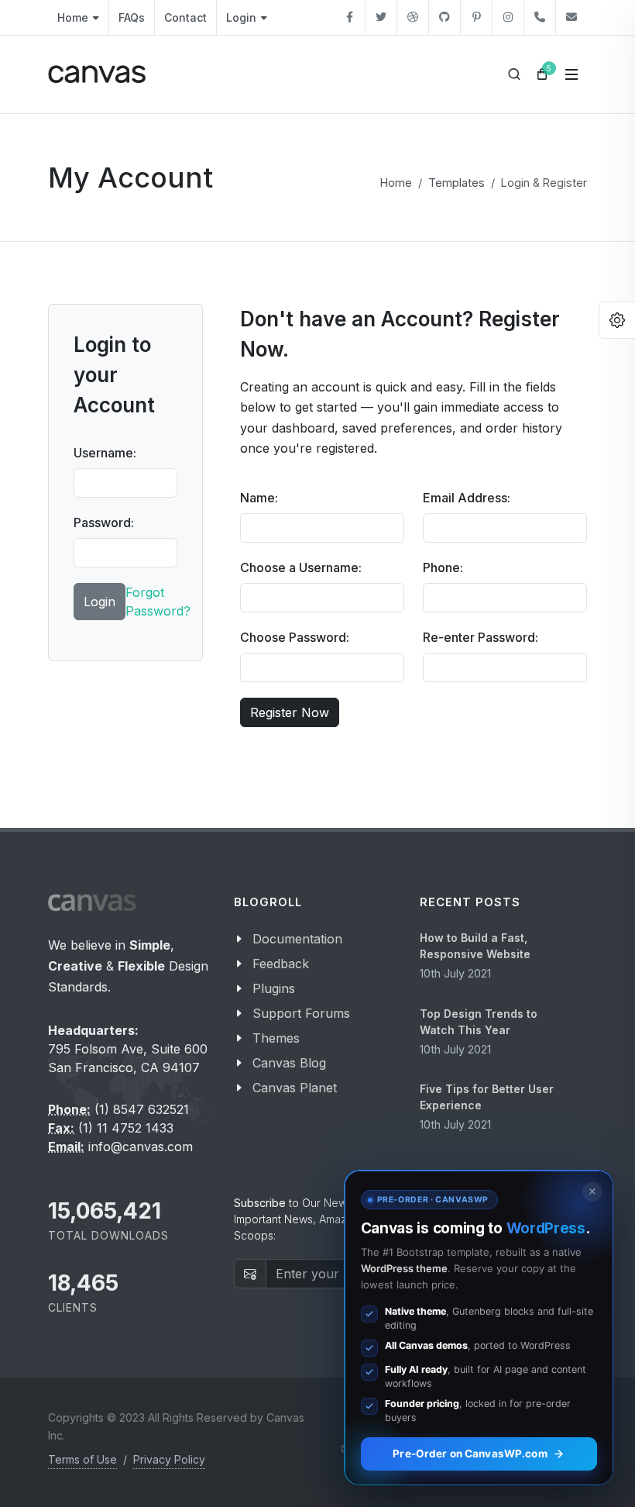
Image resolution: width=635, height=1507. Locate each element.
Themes (276, 1038)
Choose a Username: (301, 567)
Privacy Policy (169, 1459)
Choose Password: (294, 637)
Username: (105, 452)
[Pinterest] (476, 17)
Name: (259, 497)
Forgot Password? (157, 602)
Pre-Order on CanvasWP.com (470, 1453)
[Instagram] (508, 17)
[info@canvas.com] (571, 17)
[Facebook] (349, 17)
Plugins (273, 988)
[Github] (444, 17)
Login (241, 17)
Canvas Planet (294, 1087)
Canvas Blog (289, 1063)
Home (72, 17)
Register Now (289, 712)
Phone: (443, 567)
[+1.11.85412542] (539, 17)
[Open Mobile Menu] (571, 74)
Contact (185, 17)
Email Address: (466, 497)
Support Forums (301, 1013)
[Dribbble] (412, 17)
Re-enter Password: (480, 637)
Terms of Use (82, 1459)
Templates (456, 182)
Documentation (297, 939)
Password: (104, 522)
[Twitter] (381, 17)
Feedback (280, 963)
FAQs (131, 17)
